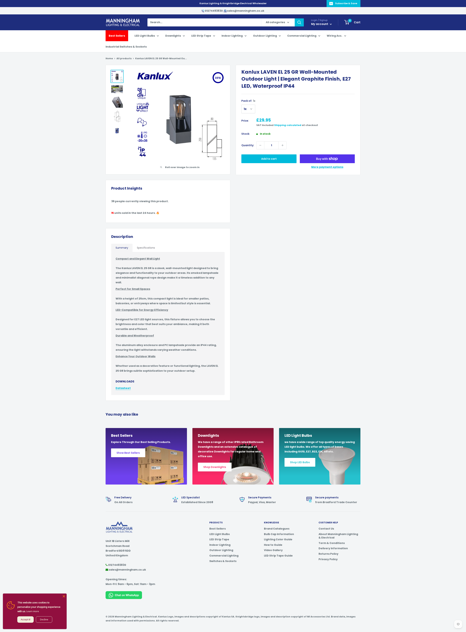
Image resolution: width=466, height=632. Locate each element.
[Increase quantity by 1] (282, 145)
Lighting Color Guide (278, 539)
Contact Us (326, 528)
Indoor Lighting (232, 36)
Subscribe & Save (346, 3)
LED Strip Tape (201, 36)
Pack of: (248, 101)
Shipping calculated (287, 125)
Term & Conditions (332, 543)
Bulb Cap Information (279, 534)
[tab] (122, 248)
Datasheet (123, 388)
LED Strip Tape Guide (278, 555)
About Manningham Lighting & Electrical (338, 536)
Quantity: (247, 145)
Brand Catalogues (276, 528)
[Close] (64, 596)
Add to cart (269, 159)
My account (320, 24)
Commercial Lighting (301, 36)
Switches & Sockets (222, 561)
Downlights (173, 36)
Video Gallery (273, 550)
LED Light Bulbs (145, 36)
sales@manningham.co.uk (245, 11)
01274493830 (213, 11)
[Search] (299, 22)
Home (109, 58)
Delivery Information (333, 548)
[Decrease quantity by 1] (260, 145)
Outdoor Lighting (265, 36)
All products (124, 58)
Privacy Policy (328, 559)
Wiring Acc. (334, 36)
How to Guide (273, 545)
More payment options (327, 167)
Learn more (32, 611)
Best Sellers (117, 36)
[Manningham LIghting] (119, 523)
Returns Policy (328, 554)
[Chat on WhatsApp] (124, 593)
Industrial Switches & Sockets (126, 46)
